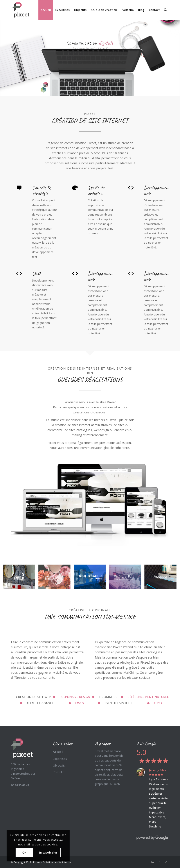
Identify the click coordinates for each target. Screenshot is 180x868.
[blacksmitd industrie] (91, 579)
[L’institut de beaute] (56, 579)
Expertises (60, 759)
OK (24, 852)
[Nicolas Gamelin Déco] (21, 579)
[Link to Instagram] (165, 862)
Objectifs (59, 765)
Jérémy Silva (157, 770)
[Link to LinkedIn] (152, 862)
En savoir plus (48, 852)
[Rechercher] (165, 10)
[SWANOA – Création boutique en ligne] (162, 579)
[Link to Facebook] (159, 862)
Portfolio (58, 772)
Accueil (58, 752)
